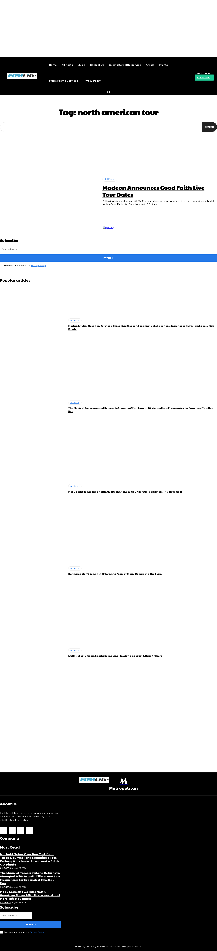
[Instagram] (12, 830)
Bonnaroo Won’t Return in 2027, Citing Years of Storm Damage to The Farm (115, 573)
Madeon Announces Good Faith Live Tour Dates (153, 190)
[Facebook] (3, 830)
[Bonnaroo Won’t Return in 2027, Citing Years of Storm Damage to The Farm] (32, 571)
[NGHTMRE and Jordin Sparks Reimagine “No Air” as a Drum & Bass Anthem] (32, 653)
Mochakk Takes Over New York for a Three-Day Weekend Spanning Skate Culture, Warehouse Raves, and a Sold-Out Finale (29, 859)
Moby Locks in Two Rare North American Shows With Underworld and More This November (125, 491)
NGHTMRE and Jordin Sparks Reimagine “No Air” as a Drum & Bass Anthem (115, 655)
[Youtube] (29, 830)
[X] (20, 830)
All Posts (110, 179)
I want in (108, 258)
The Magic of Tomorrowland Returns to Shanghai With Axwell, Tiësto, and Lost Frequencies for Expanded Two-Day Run (30, 878)
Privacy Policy (38, 265)
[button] (108, 92)
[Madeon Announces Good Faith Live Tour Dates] (49, 191)
